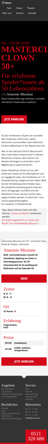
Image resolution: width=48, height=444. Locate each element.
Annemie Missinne (20, 94)
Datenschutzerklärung (11, 419)
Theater (31, 8)
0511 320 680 (36, 436)
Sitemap (29, 399)
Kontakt (32, 13)
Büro (27, 389)
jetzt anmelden (14, 119)
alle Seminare (7, 389)
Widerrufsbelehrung (10, 413)
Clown (19, 8)
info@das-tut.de (32, 418)
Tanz (9, 8)
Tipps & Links (31, 397)
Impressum (6, 416)
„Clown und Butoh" (20, 213)
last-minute (6, 392)
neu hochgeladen (9, 397)
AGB (3, 411)
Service (19, 13)
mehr (24, 278)
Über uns (6, 13)
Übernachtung (31, 394)
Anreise (28, 392)
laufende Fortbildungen (12, 394)
